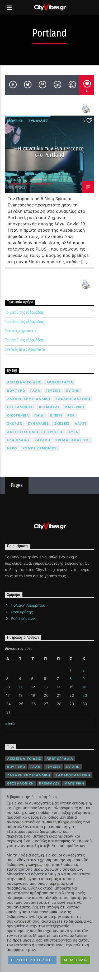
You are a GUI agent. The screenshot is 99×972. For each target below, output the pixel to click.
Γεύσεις (53, 391)
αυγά (73, 432)
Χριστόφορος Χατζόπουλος (31, 184)
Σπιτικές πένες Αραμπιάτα (25, 349)
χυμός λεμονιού (39, 448)
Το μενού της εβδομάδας (24, 312)
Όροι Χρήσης (22, 612)
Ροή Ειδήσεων (23, 618)
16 (84, 687)
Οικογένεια (18, 415)
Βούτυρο (16, 391)
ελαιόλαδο (18, 440)
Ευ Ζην (73, 391)
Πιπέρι (56, 415)
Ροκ (71, 415)
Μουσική (15, 121)
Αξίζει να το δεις (24, 382)
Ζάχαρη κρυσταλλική (28, 399)
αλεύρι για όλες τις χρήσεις (35, 432)
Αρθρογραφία (59, 382)
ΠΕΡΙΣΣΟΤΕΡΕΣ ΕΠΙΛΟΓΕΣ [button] (32, 960)
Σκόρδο (14, 423)
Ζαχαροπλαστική (72, 399)
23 (84, 695)
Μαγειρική (74, 407)
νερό (12, 448)
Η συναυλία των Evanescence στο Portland (51, 151)
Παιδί (39, 415)
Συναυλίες (38, 121)
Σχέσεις (61, 423)
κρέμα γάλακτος (72, 440)
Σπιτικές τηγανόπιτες (21, 330)
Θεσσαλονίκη (20, 407)
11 (20, 687)
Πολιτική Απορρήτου (28, 605)
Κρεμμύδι (49, 407)
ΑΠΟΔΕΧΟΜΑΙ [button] (75, 960)
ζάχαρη (42, 440)
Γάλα (35, 391)
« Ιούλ (10, 723)
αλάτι (80, 423)
